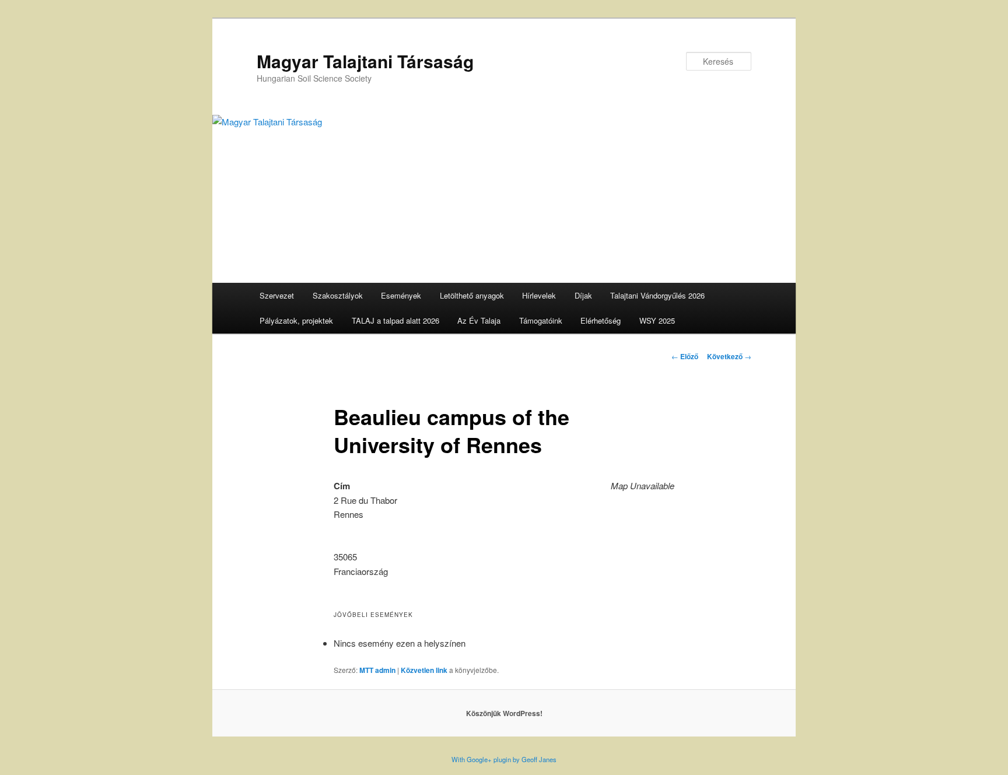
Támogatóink (540, 320)
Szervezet (277, 295)
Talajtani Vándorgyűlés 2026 (657, 295)
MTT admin (377, 670)
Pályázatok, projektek (296, 320)
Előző (684, 356)
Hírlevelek (539, 295)
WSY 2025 (657, 320)
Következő (729, 356)
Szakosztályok (338, 295)
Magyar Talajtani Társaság (365, 60)
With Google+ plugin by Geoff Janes (504, 759)
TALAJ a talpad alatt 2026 (395, 320)
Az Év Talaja (479, 320)
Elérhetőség (600, 320)
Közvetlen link (424, 670)
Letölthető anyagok (472, 295)
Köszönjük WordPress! (504, 713)
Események (401, 295)
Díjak (583, 295)
